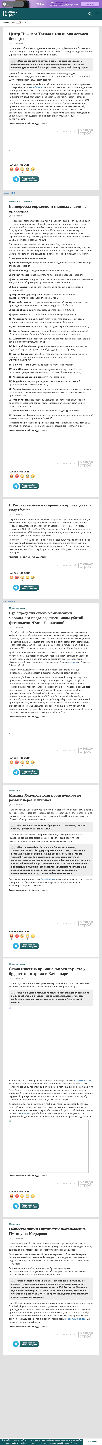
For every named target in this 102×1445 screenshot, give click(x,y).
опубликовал (38, 87)
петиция (24, 1113)
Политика (14, 201)
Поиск (90, 14)
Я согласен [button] (92, 1441)
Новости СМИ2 (9, 193)
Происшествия (17, 608)
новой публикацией (75, 1318)
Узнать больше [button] (71, 1443)
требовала (72, 662)
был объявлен (48, 879)
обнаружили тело (83, 1080)
